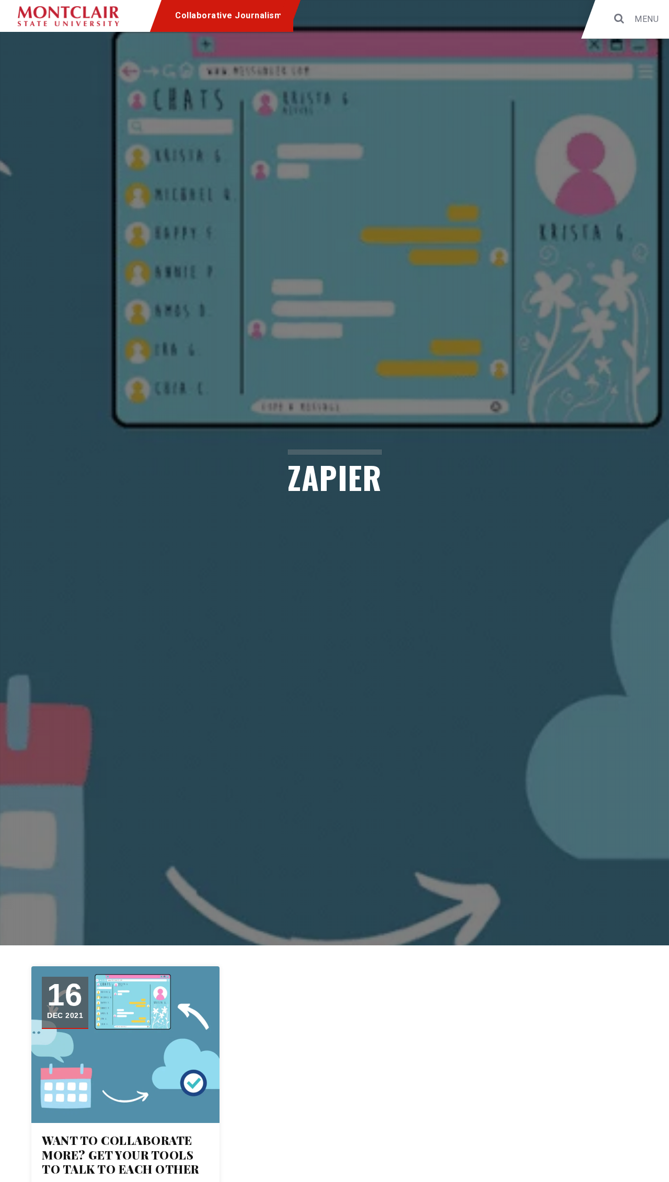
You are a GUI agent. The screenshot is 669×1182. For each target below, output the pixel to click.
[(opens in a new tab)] (125, 1044)
